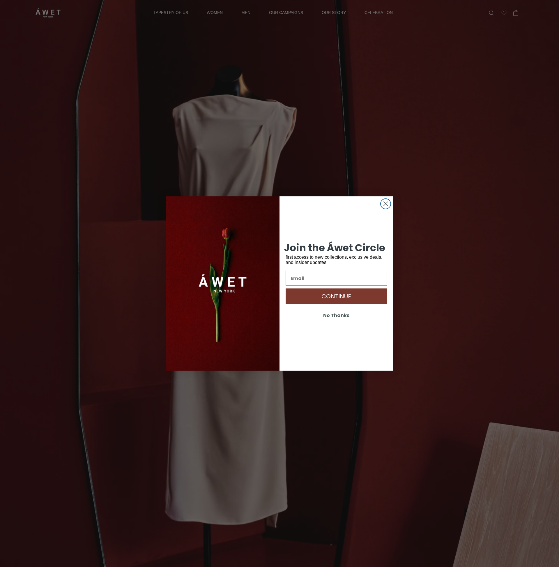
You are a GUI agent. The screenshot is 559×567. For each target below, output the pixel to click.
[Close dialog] (386, 204)
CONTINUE (336, 296)
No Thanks (336, 315)
